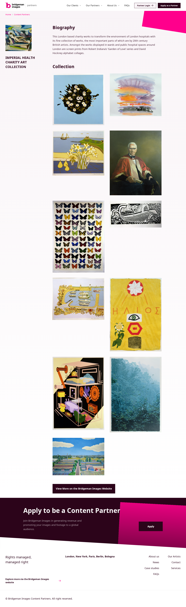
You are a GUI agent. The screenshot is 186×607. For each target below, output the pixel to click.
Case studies (152, 568)
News (156, 562)
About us (154, 556)
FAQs (127, 5)
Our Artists (174, 556)
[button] (73, 5)
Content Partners (22, 14)
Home (8, 14)
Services (176, 568)
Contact (176, 562)
